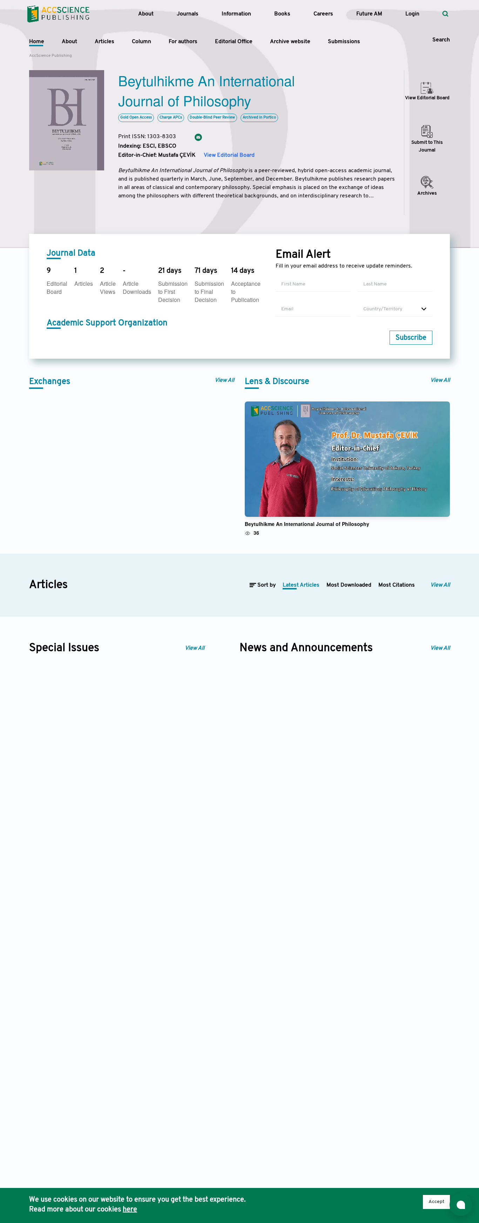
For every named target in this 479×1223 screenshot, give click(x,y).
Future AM (369, 14)
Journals (187, 14)
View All (224, 380)
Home (36, 42)
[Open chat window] (461, 1205)
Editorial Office (233, 42)
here (130, 1209)
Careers (323, 14)
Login (412, 14)
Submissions (344, 42)
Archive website (290, 42)
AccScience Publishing (50, 56)
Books (282, 14)
